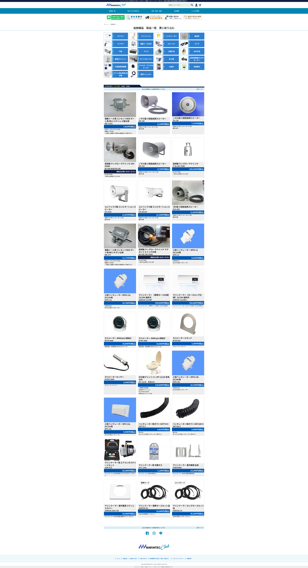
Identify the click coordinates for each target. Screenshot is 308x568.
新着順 (128, 86)
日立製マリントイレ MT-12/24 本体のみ (154, 378)
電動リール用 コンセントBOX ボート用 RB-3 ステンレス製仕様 (119, 119)
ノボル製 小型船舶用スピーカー (152, 118)
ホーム (105, 24)
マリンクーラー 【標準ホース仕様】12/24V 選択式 (154, 296)
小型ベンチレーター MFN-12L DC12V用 (118, 296)
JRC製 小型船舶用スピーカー (185, 206)
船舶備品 (113, 24)
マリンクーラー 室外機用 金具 (186, 465)
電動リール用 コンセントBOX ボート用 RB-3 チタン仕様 (119, 251)
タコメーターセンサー (114, 376)
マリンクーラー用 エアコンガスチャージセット (120, 463)
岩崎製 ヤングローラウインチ (185, 163)
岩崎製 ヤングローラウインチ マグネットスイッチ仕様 (153, 250)
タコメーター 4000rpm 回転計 (118, 338)
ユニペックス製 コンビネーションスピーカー (120, 208)
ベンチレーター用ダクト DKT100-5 (188, 424)
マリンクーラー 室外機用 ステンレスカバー (119, 507)
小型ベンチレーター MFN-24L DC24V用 (186, 378)
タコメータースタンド (182, 338)
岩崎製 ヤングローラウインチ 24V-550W (120, 164)
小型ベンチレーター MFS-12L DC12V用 (117, 425)
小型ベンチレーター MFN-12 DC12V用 (185, 251)
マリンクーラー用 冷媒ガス (150, 465)
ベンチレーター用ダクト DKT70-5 (153, 424)
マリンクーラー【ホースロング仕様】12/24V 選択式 (187, 296)
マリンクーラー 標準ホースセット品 (154, 505)
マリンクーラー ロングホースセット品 (188, 507)
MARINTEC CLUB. (151, 564)
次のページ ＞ (200, 89)
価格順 (123, 86)
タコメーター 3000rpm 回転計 (152, 338)
